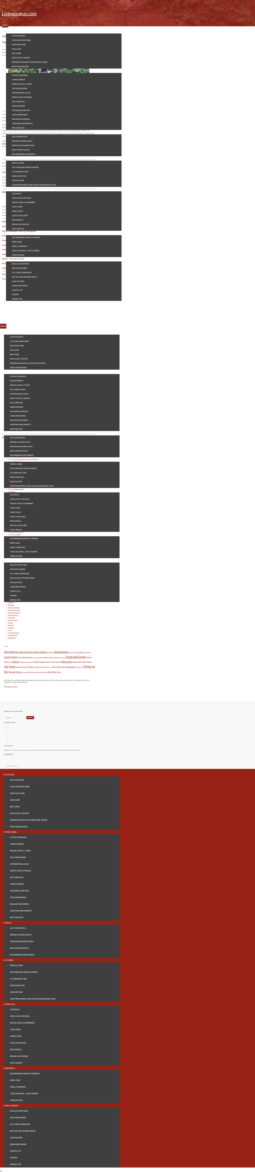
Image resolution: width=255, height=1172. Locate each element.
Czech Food (10, 656)
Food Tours (17, 206)
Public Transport (19, 246)
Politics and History (14, 610)
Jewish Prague (39, 662)
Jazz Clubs (16, 49)
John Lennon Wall (20, 114)
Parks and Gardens (21, 667)
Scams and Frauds (20, 285)
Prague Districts (13, 615)
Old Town (9, 666)
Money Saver (77, 662)
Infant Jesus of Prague (22, 97)
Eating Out (11, 189)
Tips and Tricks (14, 672)
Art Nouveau (50, 652)
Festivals (56, 657)
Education (39, 657)
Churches (79, 652)
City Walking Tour (20, 171)
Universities (11, 638)
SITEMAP (15, 294)
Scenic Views (61, 667)
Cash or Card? (18, 281)
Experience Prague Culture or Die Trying (30, 62)
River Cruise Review (20, 66)
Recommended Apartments (23, 154)
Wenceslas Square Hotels (23, 145)
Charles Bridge (18, 79)
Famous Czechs (48, 657)
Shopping (11, 625)
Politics (31, 667)
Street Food (17, 211)
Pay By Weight (18, 228)
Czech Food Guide (20, 215)
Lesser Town (50, 662)
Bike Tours (16, 53)
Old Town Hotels (19, 136)
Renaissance (49, 667)
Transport (11, 233)
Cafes (69, 652)
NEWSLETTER (17, 299)
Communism (87, 652)
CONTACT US (17, 290)
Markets (57, 662)
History (16, 661)
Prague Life (11, 618)
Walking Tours (31, 672)
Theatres (11, 628)
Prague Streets (13, 620)
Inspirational (29, 662)
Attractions (12, 71)
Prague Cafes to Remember (23, 202)
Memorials (66, 661)
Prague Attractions (14, 613)
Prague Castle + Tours (22, 84)
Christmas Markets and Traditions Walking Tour (34, 185)
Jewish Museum (18, 106)
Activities (10, 31)
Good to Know (13, 259)
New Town (87, 662)
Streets (81, 667)
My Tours (10, 158)
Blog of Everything (20, 263)
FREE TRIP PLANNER (19, 268)
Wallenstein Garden (21, 119)
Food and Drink (75, 657)
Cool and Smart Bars (21, 40)
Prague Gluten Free (20, 224)
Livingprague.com (19, 13)
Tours (10, 630)
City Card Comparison (21, 272)
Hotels (9, 132)
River (54, 667)
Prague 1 (37, 667)
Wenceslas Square (41, 672)
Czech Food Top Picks (21, 198)
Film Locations (62, 657)
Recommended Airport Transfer (26, 237)
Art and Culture (38, 651)
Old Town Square (19, 88)
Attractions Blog (20, 75)
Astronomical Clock (21, 92)
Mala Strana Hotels (21, 149)
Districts (34, 657)
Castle (74, 652)
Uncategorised (12, 635)
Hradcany (23, 662)
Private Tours (18, 163)
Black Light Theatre (21, 57)
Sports (76, 667)
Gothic (10, 662)
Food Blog (16, 193)
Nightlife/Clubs (19, 44)
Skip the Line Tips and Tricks (24, 277)
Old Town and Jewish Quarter (25, 167)
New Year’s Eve (18, 128)
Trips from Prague (13, 633)
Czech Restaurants (24, 657)
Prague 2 (42, 667)
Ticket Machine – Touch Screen (25, 250)
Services (10, 623)
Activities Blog (18, 35)
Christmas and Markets (22, 123)
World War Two (19, 176)
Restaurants (17, 220)
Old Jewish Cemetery (21, 110)
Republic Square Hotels (22, 141)
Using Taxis (17, 242)
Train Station (18, 255)
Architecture (18, 180)
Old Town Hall (18, 101)
